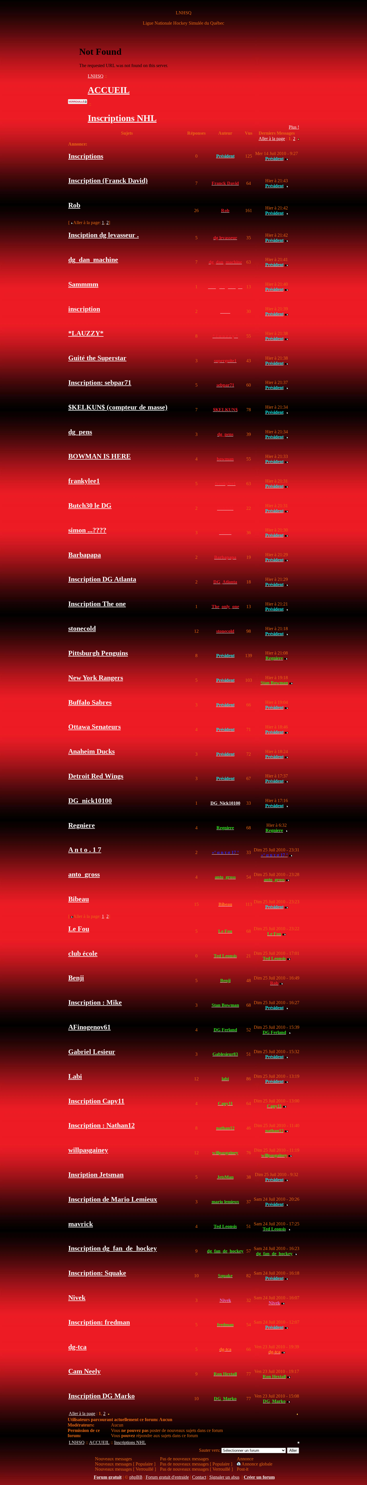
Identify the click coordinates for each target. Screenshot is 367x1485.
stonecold (82, 628)
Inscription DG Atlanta (102, 579)
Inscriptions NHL (122, 118)
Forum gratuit (108, 1477)
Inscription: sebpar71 (99, 382)
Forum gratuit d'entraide (167, 1477)
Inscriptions (85, 156)
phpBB (135, 1477)
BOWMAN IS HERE (99, 456)
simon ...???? (87, 530)
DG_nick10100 (90, 800)
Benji (76, 977)
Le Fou (78, 928)
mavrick (80, 1224)
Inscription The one (97, 604)
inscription (84, 309)
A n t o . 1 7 (84, 849)
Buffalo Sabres (90, 702)
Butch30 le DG (90, 505)
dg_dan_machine (93, 259)
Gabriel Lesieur (91, 1051)
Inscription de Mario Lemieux (112, 1199)
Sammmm (83, 284)
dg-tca (77, 1347)
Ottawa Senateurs (94, 726)
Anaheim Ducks (91, 751)
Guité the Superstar (97, 358)
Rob (74, 205)
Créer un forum (259, 1477)
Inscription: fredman (99, 1322)
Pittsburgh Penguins (98, 653)
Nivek (76, 1297)
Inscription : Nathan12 (101, 1125)
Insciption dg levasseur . (103, 235)
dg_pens (80, 432)
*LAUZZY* (86, 333)
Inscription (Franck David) (108, 180)
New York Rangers (95, 677)
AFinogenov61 (89, 1027)
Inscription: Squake (97, 1273)
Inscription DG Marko (101, 1396)
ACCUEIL (109, 90)
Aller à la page (272, 138)
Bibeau (78, 899)
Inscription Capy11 (96, 1101)
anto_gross (84, 874)
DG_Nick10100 (225, 803)
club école (82, 953)
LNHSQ (96, 76)
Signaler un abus (224, 1477)
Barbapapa (84, 555)
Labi (75, 1076)
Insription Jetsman (96, 1174)
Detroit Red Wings (95, 776)
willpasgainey (88, 1150)
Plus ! (294, 127)
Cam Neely (84, 1371)
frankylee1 (84, 481)
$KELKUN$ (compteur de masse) (117, 407)
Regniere (81, 825)
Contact (199, 1477)
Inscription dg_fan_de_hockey (112, 1248)
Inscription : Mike (95, 1002)
